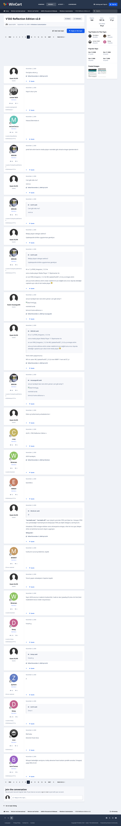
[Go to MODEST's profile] (14, 551)
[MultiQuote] (26, 81)
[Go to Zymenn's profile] (14, 678)
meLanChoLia (13, 126)
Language (7, 823)
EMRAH (13, 489)
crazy (14, 439)
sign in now (44, 792)
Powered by (108, 823)
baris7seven (14, 766)
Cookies (32, 823)
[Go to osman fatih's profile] (14, 91)
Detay (14, 629)
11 (34, 37)
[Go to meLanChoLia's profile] (14, 120)
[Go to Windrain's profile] (14, 456)
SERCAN (13, 155)
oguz (109, 35)
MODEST (14, 558)
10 (31, 37)
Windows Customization (38, 24)
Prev (10, 37)
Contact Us (25, 823)
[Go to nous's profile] (14, 733)
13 (41, 37)
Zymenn (14, 685)
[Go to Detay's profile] (14, 623)
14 (45, 37)
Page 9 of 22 (60, 37)
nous (14, 740)
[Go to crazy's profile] (14, 432)
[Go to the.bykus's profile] (90, 36)
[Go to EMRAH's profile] (14, 482)
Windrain (14, 462)
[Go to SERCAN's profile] (14, 149)
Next (49, 37)
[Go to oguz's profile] (104, 36)
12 (38, 37)
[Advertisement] (44, 52)
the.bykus (96, 35)
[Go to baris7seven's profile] (14, 760)
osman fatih (14, 97)
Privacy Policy (16, 823)
